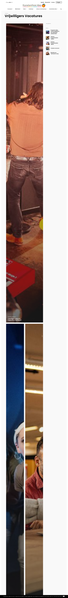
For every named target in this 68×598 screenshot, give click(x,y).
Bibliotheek (17, 9)
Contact (53, 2)
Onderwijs (31, 9)
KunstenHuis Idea (53, 9)
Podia (24, 9)
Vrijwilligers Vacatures (12, 316)
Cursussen (9, 9)
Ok (63, 596)
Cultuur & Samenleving (41, 9)
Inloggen (58, 2)
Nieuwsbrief (47, 2)
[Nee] (66, 596)
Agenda (42, 2)
